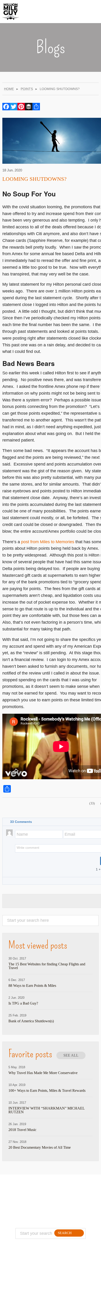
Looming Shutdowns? (34, 179)
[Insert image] (18, 859)
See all (70, 1055)
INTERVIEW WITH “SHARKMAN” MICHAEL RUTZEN (46, 1110)
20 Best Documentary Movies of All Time (39, 1147)
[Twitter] (13, 106)
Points (27, 89)
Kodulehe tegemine (38, 1288)
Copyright (30, 1211)
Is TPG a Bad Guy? (23, 1003)
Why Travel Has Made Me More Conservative (43, 1073)
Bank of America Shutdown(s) (31, 1021)
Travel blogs (66, 1205)
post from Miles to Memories (47, 541)
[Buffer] (28, 106)
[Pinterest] (21, 106)
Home (9, 89)
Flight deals (66, 1200)
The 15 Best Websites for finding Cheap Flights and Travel (46, 966)
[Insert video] (24, 859)
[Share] (36, 106)
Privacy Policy (30, 1205)
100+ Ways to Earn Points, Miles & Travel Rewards (46, 1090)
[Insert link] (30, 859)
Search (65, 1233)
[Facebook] (6, 106)
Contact (29, 1200)
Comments (21, 822)
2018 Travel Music (22, 1130)
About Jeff (30, 1194)
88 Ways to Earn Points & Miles (32, 986)
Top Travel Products (66, 1194)
